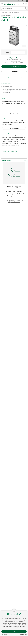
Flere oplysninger (23, 634)
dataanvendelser (16, 618)
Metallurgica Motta (15, 113)
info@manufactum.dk (14, 202)
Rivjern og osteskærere (14, 12)
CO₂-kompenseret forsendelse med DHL (14, 62)
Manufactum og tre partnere (8, 616)
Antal (7, 52)
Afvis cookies (4, 634)
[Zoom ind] (25, 46)
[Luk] (27, 1)
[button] (25, 24)
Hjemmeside (4, 12)
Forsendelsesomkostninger (14, 61)
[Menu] (2, 4)
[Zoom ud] (23, 46)
